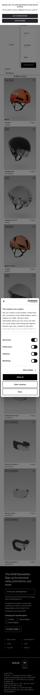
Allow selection (20, 384)
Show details (28, 370)
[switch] (34, 347)
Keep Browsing (20, 21)
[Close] (38, 2)
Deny (20, 392)
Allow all (20, 377)
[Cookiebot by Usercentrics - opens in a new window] (28, 301)
